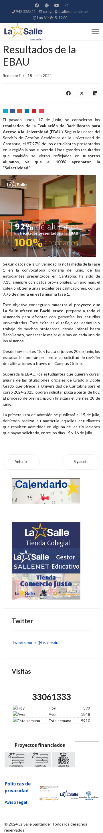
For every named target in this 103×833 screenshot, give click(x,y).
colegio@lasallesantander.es (65, 11)
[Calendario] (51, 491)
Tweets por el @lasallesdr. (35, 642)
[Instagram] (66, 5)
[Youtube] (56, 5)
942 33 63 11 (26, 11)
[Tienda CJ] (51, 586)
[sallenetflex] (51, 560)
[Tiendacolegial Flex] (51, 535)
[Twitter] (47, 5)
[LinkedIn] (95, 93)
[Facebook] (37, 5)
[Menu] (95, 31)
